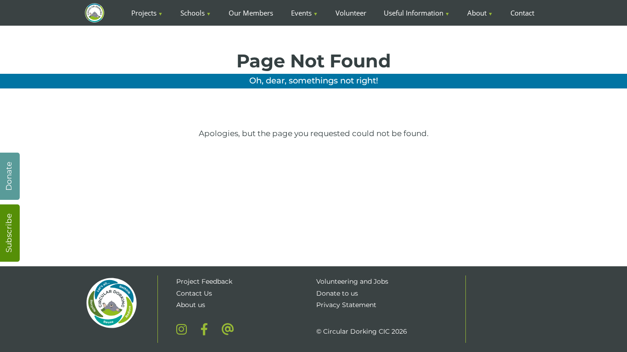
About (477, 12)
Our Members (251, 12)
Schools (192, 12)
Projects (144, 12)
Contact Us (194, 293)
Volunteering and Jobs (352, 281)
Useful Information (413, 12)
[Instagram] (181, 329)
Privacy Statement (346, 305)
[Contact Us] (228, 329)
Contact (522, 12)
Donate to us (338, 293)
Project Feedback (204, 281)
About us (190, 305)
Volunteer (351, 12)
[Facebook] (204, 329)
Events (301, 12)
